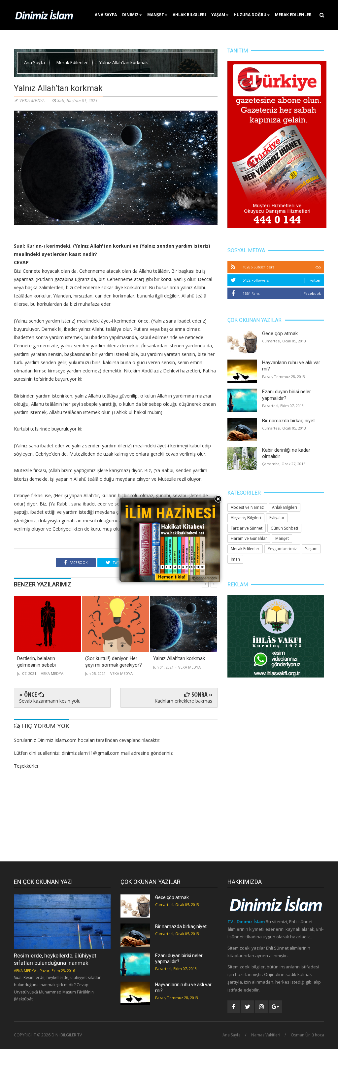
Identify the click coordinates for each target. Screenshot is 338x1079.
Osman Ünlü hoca (307, 1035)
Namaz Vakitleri (265, 1035)
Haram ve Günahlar (249, 538)
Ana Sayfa (106, 14)
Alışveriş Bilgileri (246, 517)
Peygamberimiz (282, 548)
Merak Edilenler (293, 14)
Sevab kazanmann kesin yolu (50, 701)
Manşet (155, 14)
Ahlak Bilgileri (189, 14)
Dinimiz (130, 14)
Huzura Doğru (250, 14)
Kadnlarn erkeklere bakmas (183, 701)
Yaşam (218, 14)
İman (235, 559)
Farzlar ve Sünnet (246, 528)
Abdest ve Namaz (247, 507)
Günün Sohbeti (284, 528)
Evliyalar (277, 517)
